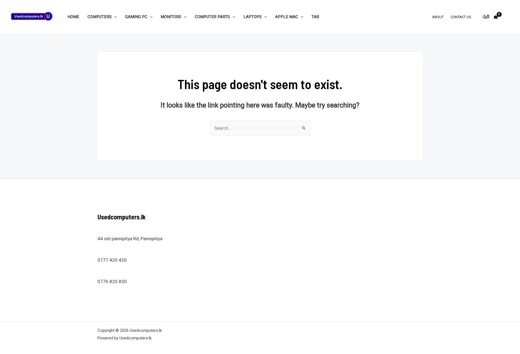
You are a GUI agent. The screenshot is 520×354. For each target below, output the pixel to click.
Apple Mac (286, 16)
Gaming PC (136, 16)
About (438, 17)
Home (73, 16)
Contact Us (461, 17)
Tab (315, 16)
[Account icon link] (508, 16)
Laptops (252, 16)
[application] (114, 16)
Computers (99, 16)
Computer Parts (212, 16)
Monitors (171, 16)
